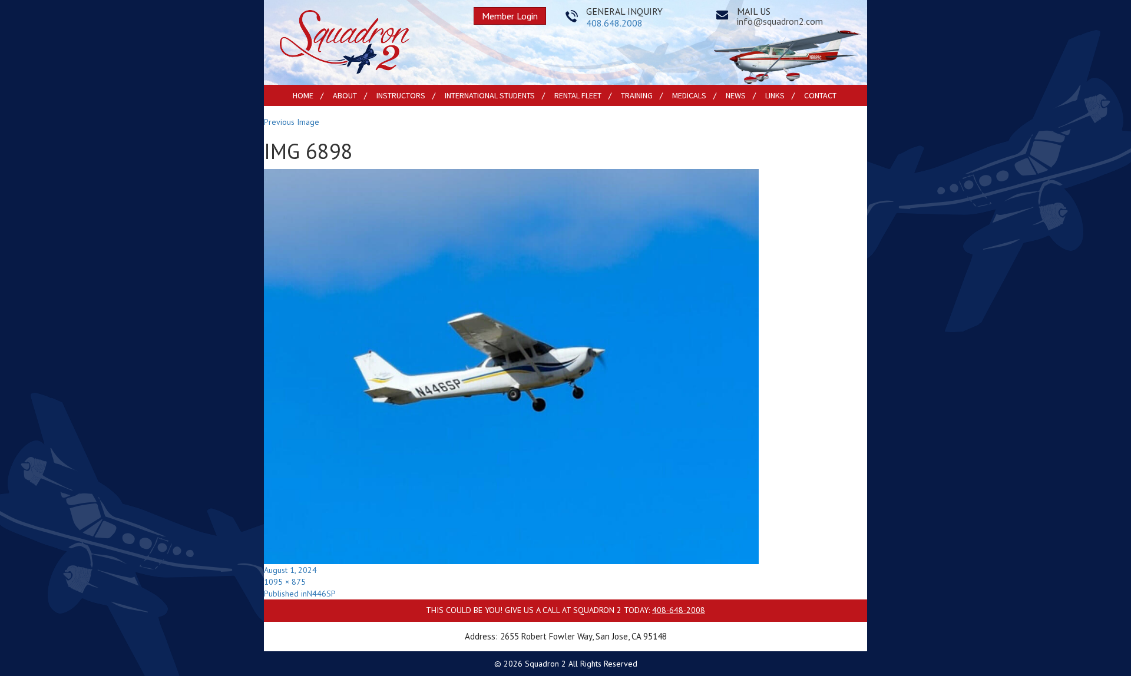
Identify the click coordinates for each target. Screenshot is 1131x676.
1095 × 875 (285, 581)
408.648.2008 (614, 23)
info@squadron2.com (780, 21)
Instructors (400, 95)
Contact (820, 95)
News (736, 95)
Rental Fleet (577, 95)
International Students (490, 95)
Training (637, 95)
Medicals (689, 95)
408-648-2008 (678, 610)
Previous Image (291, 122)
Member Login (510, 16)
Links (775, 95)
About (345, 95)
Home (303, 95)
